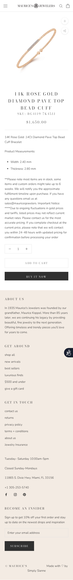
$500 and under (15, 382)
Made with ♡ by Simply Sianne (47, 568)
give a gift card (14, 389)
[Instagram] (15, 494)
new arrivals (12, 362)
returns (9, 418)
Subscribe (19, 546)
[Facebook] (6, 494)
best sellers (12, 368)
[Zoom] (64, 21)
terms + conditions (16, 431)
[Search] (61, 5)
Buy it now (36, 277)
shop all (10, 355)
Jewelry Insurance (16, 445)
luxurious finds (14, 375)
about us (10, 438)
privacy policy (13, 425)
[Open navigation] (5, 5)
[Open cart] (67, 6)
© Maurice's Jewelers (26, 566)
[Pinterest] (24, 494)
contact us (11, 411)
